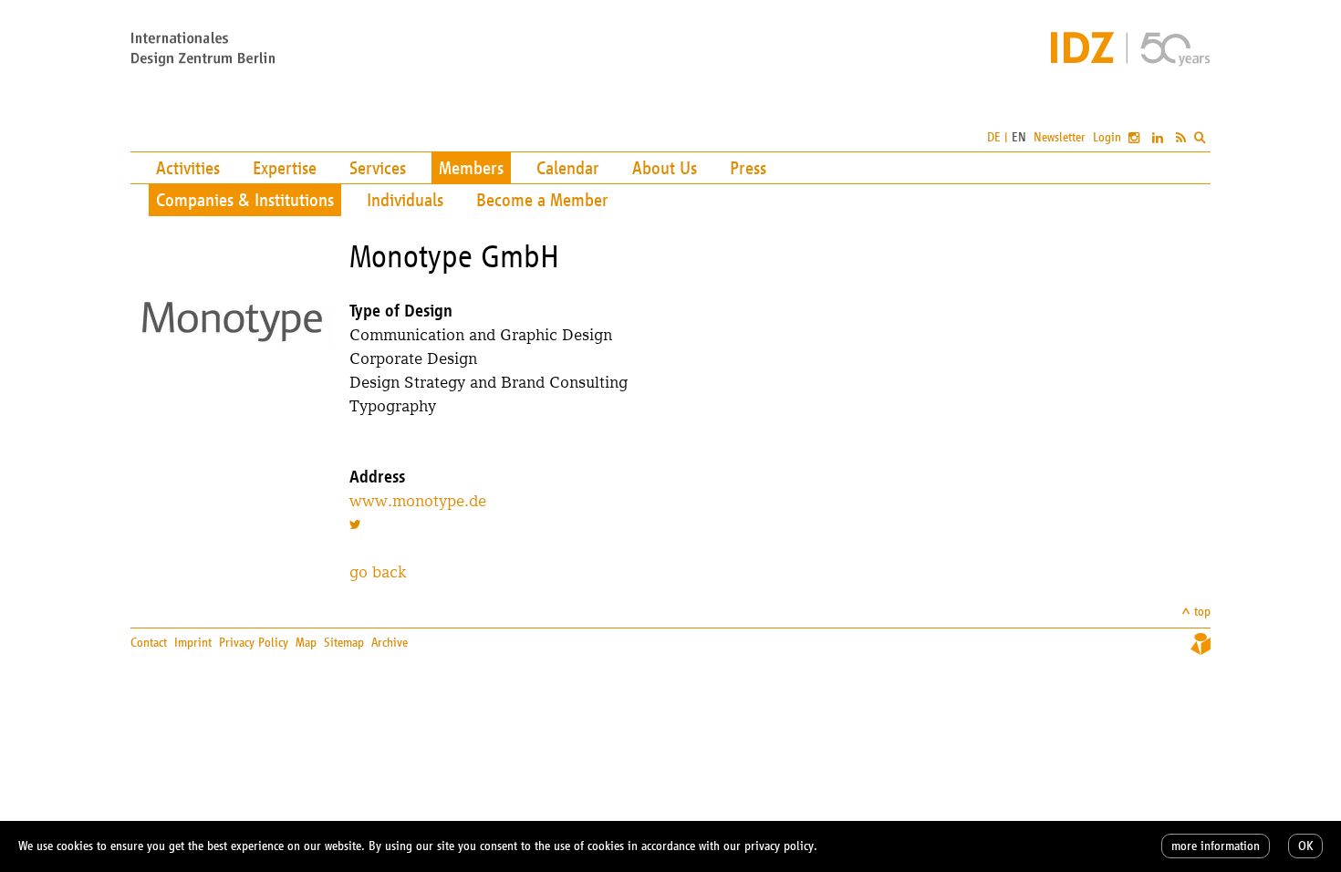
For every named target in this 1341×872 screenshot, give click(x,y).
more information (1215, 846)
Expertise (285, 168)
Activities (188, 168)
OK (1305, 846)
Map (306, 642)
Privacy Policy (253, 642)
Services (377, 168)
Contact (148, 642)
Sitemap (344, 642)
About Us (664, 168)
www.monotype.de (417, 500)
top (1202, 611)
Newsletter (1060, 137)
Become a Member (542, 200)
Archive (389, 642)
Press (748, 168)
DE (994, 137)
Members (471, 168)
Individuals (405, 200)
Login (1107, 137)
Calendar (567, 168)
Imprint (193, 642)
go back (377, 571)
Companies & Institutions (245, 200)
